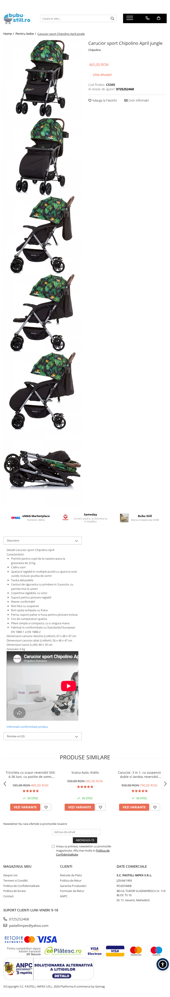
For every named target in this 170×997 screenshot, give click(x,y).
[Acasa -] (18, 18)
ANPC (64, 896)
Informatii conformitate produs (27, 727)
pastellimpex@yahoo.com (28, 925)
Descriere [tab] (13, 540)
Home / (9, 34)
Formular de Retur (72, 891)
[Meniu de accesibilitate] (162, 964)
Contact (8, 896)
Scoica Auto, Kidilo (85, 772)
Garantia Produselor (73, 886)
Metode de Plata (71, 875)
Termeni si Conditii (15, 880)
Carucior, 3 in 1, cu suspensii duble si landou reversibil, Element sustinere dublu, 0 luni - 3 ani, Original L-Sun (139, 774)
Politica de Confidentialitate (21, 886)
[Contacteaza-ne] (148, 18)
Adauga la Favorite (104, 100)
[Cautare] (112, 18)
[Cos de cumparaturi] (158, 18)
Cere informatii (138, 100)
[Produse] (130, 19)
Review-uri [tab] (16, 736)
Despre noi (10, 875)
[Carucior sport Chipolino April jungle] (42, 78)
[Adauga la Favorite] (46, 807)
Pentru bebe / (26, 34)
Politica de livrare (14, 891)
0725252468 (18, 919)
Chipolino (94, 50)
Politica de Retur (70, 880)
